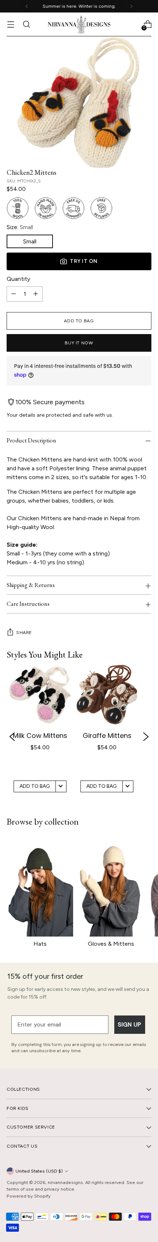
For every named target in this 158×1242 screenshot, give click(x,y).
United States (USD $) (39, 1171)
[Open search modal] (26, 24)
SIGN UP (129, 1024)
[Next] (131, 6)
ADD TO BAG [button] (34, 786)
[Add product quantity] (35, 294)
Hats (40, 943)
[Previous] (27, 6)
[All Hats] (40, 887)
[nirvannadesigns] (79, 24)
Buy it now (79, 342)
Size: (20, 227)
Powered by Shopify (29, 1196)
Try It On (84, 261)
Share (24, 632)
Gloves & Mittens (111, 943)
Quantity (18, 278)
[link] (40, 736)
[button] (12, 737)
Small (29, 241)
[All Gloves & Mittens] (111, 887)
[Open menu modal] (10, 24)
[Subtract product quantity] (13, 294)
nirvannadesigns (65, 1182)
